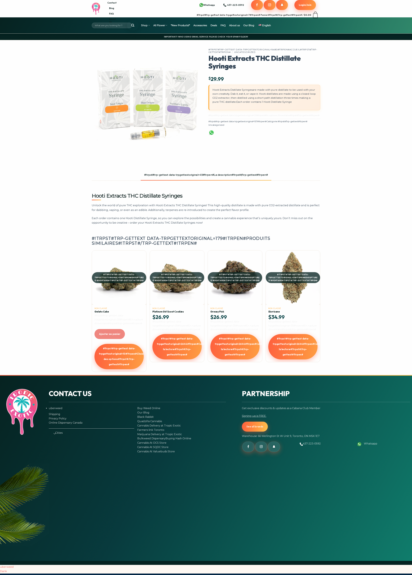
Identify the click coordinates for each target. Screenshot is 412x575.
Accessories (200, 25)
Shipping (54, 414)
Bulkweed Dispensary (151, 438)
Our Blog (248, 25)
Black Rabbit (145, 416)
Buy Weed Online (148, 408)
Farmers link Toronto (150, 429)
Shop (144, 25)
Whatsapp (209, 4)
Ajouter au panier (109, 333)
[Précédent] (93, 312)
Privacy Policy (57, 418)
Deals (214, 25)
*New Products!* (180, 25)
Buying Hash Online (178, 438)
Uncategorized (245, 52)
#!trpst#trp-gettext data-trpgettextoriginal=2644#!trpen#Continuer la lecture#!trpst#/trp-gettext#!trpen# (179, 346)
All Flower (159, 25)
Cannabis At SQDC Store (153, 447)
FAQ (111, 13)
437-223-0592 (312, 443)
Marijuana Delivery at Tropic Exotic (159, 434)
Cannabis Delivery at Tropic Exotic (159, 425)
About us (112, 20)
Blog (111, 8)
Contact (112, 2)
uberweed (55, 408)
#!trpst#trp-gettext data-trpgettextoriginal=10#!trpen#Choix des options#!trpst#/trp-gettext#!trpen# (121, 356)
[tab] (206, 175)
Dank (3, 571)
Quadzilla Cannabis (149, 421)
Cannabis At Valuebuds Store (156, 451)
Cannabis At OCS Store (151, 442)
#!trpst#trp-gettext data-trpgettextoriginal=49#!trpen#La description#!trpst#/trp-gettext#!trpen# (206, 174)
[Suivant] (318, 312)
